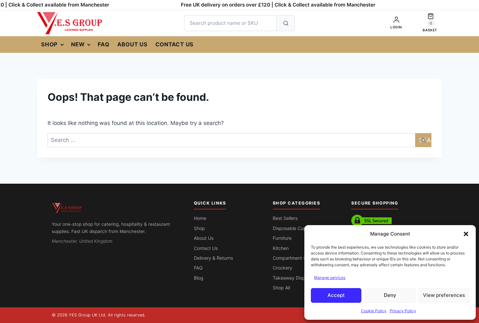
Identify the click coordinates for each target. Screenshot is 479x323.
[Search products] (285, 23)
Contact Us (174, 44)
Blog (198, 278)
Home (200, 218)
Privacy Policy (403, 310)
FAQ (103, 44)
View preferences (444, 295)
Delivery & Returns (213, 258)
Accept (336, 295)
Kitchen (281, 248)
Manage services (329, 277)
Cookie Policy (373, 310)
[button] (466, 234)
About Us (132, 44)
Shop (49, 44)
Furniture (282, 238)
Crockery (282, 267)
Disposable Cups (291, 228)
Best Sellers (285, 218)
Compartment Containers (299, 258)
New (77, 44)
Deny (390, 295)
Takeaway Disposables (297, 278)
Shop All (281, 287)
